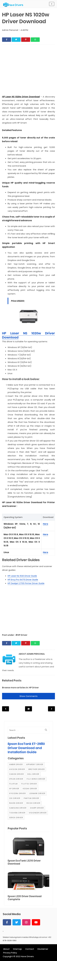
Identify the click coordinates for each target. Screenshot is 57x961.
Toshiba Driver (17, 813)
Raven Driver (16, 803)
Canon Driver (16, 774)
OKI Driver (14, 798)
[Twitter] (16, 922)
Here (45, 523)
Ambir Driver (16, 764)
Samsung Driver (17, 808)
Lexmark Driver (37, 793)
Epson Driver (16, 779)
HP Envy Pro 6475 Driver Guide (23, 579)
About (6, 948)
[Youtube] (36, 922)
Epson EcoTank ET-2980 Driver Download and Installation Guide (26, 748)
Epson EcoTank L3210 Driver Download (24, 862)
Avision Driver (17, 769)
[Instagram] (26, 922)
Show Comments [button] (28, 696)
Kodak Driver (30, 788)
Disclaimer (42, 948)
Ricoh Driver (33, 803)
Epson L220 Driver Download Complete (25, 898)
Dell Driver (33, 774)
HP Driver (34, 687)
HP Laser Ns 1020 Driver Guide (22, 575)
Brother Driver (36, 769)
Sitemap (17, 948)
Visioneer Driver (37, 813)
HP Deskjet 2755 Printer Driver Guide (26, 583)
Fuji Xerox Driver (36, 779)
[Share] (6, 39)
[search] (46, 730)
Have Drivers (27, 956)
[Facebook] (7, 922)
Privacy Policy (10, 952)
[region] (28, 608)
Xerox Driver (16, 817)
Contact (29, 948)
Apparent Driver (34, 764)
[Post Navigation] (28, 708)
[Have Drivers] (14, 4)
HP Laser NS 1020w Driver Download (28, 335)
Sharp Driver (37, 808)
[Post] (28, 846)
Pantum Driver (31, 798)
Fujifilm (13, 784)
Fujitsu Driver (29, 784)
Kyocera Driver (17, 793)
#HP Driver (21, 635)
